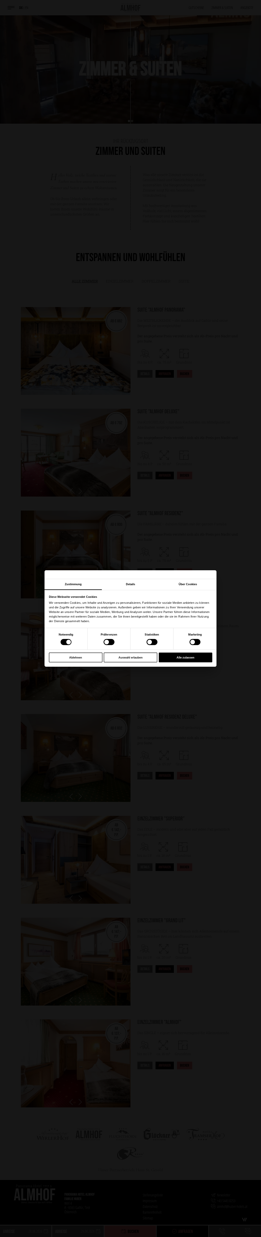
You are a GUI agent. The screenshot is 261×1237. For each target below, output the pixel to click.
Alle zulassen (185, 657)
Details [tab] (130, 584)
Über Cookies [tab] (188, 584)
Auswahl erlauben (130, 657)
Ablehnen (75, 657)
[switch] (109, 642)
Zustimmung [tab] (73, 584)
